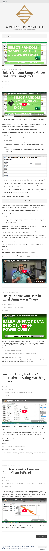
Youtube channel (28, 361)
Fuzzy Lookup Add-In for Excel (15, 449)
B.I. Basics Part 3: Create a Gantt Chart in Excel (20, 471)
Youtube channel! (8, 239)
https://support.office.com (28, 252)
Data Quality (7, 304)
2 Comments (7, 87)
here (12, 361)
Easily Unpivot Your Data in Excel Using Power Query (21, 297)
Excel (5, 81)
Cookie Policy (26, 548)
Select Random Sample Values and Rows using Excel (23, 74)
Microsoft (40, 483)
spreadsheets (30, 426)
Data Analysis (19, 483)
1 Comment (7, 395)
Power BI (17, 307)
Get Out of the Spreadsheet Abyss (12, 350)
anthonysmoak (17, 69)
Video (8, 81)
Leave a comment (8, 310)
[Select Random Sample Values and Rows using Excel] (24, 54)
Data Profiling (8, 392)
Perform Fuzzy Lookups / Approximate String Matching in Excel (20, 353)
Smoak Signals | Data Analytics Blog (25, 27)
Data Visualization (29, 483)
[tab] (4, 2)
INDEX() (6, 147)
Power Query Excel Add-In (14, 357)
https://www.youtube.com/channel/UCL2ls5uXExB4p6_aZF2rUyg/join (20, 256)
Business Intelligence (9, 483)
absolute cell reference (18, 205)
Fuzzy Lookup (26, 392)
